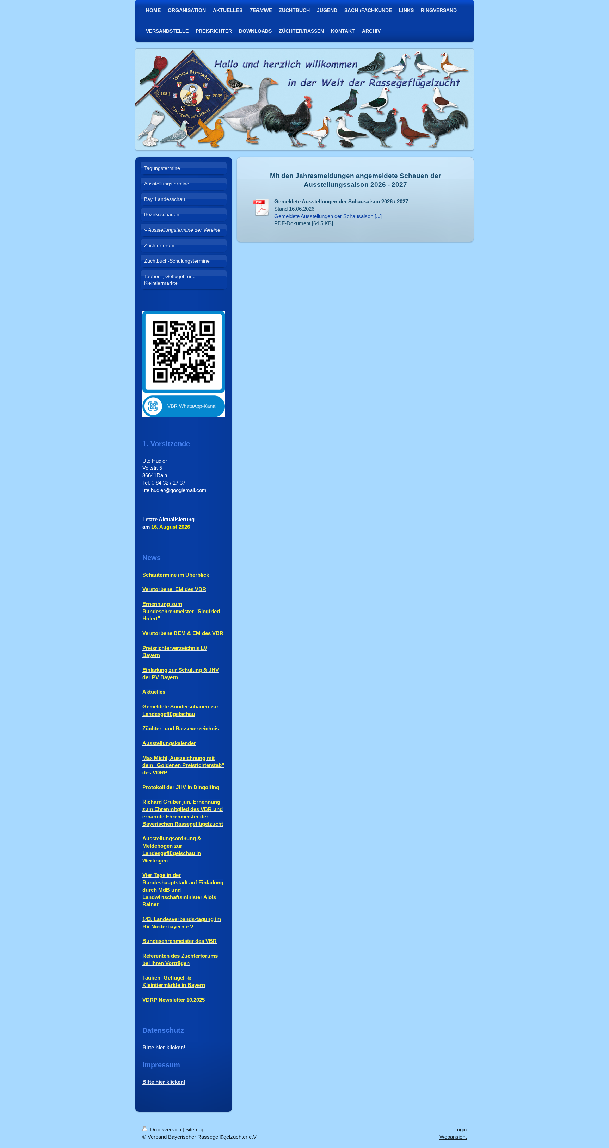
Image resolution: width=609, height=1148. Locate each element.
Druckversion (166, 1129)
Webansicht (453, 1137)
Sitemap (194, 1129)
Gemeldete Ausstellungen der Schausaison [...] (328, 216)
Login (460, 1129)
